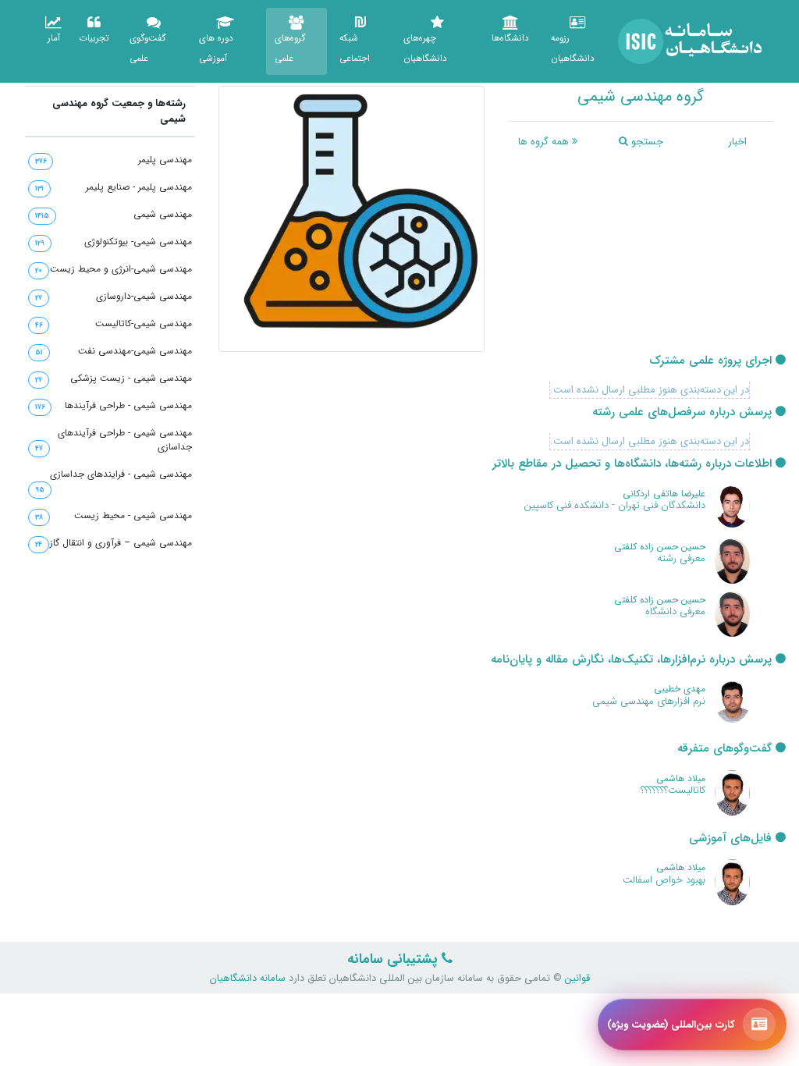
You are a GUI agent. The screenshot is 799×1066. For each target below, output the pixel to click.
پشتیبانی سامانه (394, 959)
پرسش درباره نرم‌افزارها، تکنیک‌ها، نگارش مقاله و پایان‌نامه (633, 660)
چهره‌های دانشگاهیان (425, 48)
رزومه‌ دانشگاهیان (573, 48)
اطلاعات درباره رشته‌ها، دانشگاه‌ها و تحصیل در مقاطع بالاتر (634, 464)
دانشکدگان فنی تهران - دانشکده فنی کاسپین (614, 505)
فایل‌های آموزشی (732, 838)
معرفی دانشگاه (675, 611)
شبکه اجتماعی (354, 48)
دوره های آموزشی (216, 48)
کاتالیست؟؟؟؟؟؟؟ (673, 790)
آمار (54, 38)
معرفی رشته (681, 558)
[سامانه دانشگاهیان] (690, 41)
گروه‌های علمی (290, 48)
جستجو (645, 141)
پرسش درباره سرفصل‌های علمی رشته (684, 412)
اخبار (737, 141)
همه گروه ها (545, 141)
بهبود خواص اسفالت (664, 880)
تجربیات (94, 38)
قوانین (576, 978)
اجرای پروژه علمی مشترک (712, 361)
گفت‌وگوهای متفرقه (726, 749)
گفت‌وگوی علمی (147, 48)
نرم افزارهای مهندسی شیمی (648, 701)
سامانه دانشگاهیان (248, 978)
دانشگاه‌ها (510, 38)
